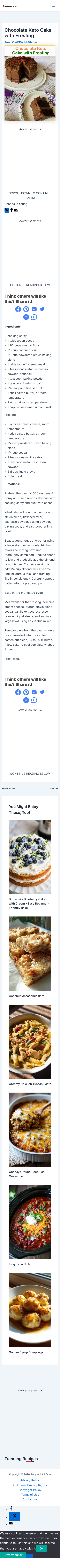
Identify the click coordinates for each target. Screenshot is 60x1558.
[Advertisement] (30, 161)
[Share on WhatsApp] (34, 317)
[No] (29, 1556)
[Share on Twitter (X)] (42, 309)
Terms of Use (30, 1494)
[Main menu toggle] (53, 5)
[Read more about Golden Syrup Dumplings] (30, 1310)
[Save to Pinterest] (7, 210)
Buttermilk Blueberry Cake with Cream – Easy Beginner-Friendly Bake (29, 903)
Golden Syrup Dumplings (26, 1352)
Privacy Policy (30, 1480)
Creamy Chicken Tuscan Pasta (30, 1084)
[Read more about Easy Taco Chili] (30, 1222)
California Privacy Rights (30, 1485)
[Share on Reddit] (26, 317)
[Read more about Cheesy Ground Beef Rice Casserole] (30, 1129)
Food (34, 42)
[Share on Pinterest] (26, 309)
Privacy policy (13, 1555)
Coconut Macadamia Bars (26, 996)
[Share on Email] (34, 309)
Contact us (30, 1499)
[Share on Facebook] (11, 211)
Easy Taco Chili (19, 1264)
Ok (41, 1548)
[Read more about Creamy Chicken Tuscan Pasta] (30, 1041)
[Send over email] (16, 211)
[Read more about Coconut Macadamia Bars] (30, 953)
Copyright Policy (30, 1490)
